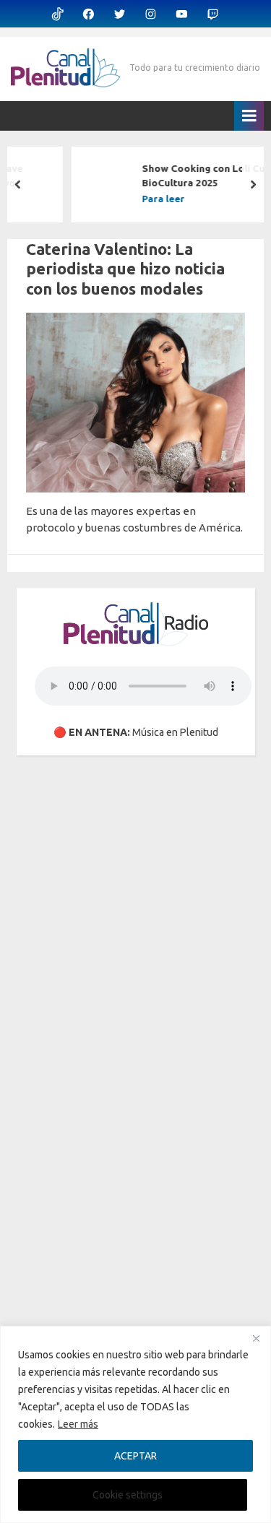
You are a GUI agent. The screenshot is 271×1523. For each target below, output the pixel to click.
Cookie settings (128, 1495)
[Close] (255, 1338)
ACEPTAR (135, 1456)
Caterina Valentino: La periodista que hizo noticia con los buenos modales (125, 269)
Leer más (78, 1424)
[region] (135, 1424)
